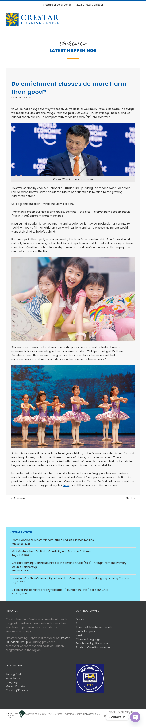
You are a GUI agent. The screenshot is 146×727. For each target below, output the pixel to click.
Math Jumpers (85, 631)
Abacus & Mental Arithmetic (94, 627)
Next (129, 498)
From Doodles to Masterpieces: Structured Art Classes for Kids (53, 540)
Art (78, 623)
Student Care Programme (93, 647)
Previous (19, 498)
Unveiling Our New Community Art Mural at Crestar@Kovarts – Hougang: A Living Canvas (70, 578)
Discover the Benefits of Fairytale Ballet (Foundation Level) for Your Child (60, 590)
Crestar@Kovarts (17, 690)
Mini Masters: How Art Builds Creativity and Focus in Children (51, 551)
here (66, 485)
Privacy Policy (92, 714)
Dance (80, 619)
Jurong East (13, 674)
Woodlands (13, 678)
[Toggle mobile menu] (138, 15)
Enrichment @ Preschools (93, 643)
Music (79, 635)
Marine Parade (15, 686)
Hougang (12, 682)
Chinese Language (88, 639)
